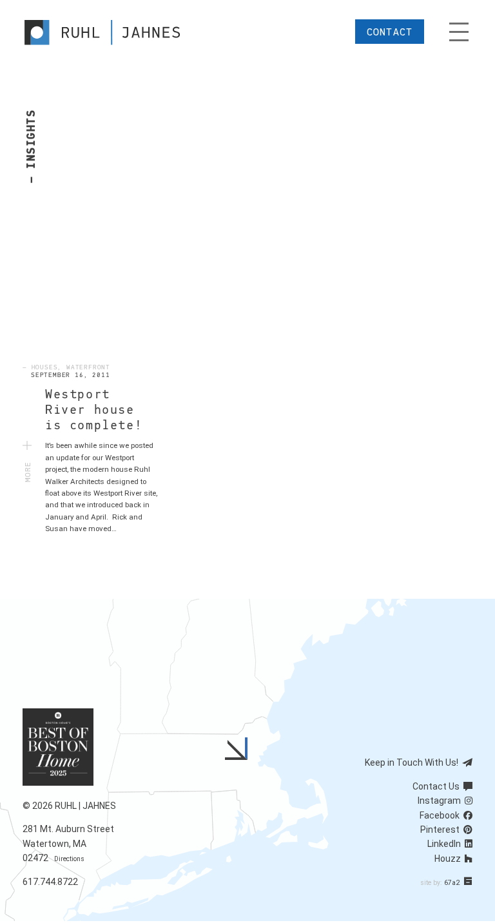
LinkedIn (446, 844)
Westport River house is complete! (93, 410)
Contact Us (437, 786)
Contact (390, 32)
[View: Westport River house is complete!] (90, 273)
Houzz (449, 858)
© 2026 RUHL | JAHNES (69, 806)
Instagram (441, 800)
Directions (69, 858)
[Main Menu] (459, 32)
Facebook (441, 815)
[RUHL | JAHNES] (114, 32)
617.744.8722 (50, 882)
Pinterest (441, 829)
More (28, 466)
